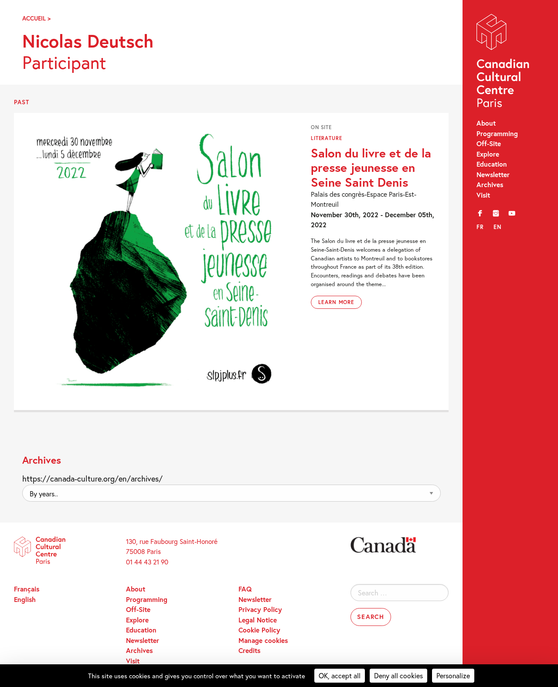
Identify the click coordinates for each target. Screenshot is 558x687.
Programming (497, 133)
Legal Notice (257, 619)
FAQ (245, 588)
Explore (487, 154)
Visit (483, 195)
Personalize (453, 675)
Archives (489, 184)
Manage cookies (263, 640)
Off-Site (488, 143)
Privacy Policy (260, 609)
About (486, 123)
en (497, 227)
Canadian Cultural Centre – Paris (503, 62)
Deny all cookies (398, 675)
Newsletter (493, 174)
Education (491, 164)
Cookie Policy (259, 629)
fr (480, 227)
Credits (249, 650)
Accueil (34, 18)
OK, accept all (340, 675)
